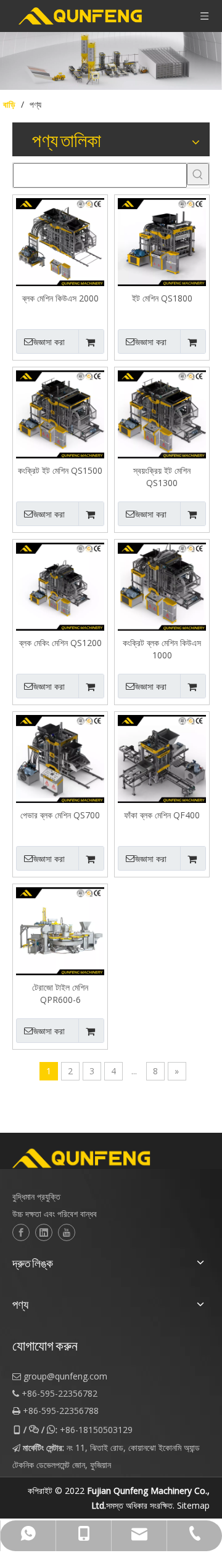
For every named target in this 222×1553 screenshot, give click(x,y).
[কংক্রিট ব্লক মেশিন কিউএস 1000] (162, 585)
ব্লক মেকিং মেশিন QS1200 (60, 643)
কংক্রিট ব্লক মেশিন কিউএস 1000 (162, 649)
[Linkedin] (43, 1232)
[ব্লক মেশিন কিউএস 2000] (60, 241)
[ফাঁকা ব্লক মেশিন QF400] (162, 758)
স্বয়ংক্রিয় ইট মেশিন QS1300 (162, 477)
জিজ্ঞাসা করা (48, 342)
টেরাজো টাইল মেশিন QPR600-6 (60, 993)
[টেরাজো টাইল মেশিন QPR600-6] (60, 930)
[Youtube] (66, 1232)
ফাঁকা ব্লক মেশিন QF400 (162, 815)
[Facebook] (21, 1232)
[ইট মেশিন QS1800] (162, 241)
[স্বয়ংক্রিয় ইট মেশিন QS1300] (162, 413)
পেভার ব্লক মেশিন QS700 (60, 815)
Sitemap (193, 1505)
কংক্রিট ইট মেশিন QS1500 (60, 470)
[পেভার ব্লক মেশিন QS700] (60, 758)
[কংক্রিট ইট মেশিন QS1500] (60, 413)
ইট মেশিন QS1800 (162, 298)
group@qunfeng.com (65, 1376)
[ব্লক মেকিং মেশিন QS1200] (60, 585)
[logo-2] (111, 1158)
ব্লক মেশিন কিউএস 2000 (60, 298)
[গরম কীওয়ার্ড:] (198, 174)
